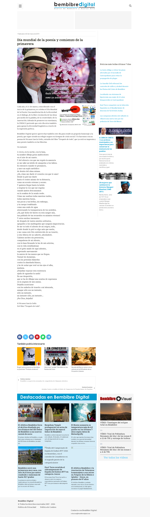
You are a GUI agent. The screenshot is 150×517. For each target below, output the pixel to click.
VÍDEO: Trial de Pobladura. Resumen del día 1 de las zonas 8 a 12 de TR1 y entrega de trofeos (115, 436)
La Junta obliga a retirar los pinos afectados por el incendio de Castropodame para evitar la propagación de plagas (112, 74)
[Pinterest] (37, 337)
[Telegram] (48, 337)
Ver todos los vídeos (116, 457)
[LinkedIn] (31, 337)
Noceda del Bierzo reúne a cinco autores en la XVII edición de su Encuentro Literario (82, 369)
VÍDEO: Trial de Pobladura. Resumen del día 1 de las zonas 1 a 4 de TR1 (115, 449)
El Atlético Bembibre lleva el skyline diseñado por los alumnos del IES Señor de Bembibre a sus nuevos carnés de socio (30, 429)
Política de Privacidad (27, 507)
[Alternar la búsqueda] (130, 6)
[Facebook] (19, 337)
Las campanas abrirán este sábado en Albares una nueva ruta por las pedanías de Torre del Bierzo (114, 119)
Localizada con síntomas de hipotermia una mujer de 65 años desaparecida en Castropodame (112, 97)
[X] (25, 337)
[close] (20, 6)
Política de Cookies (48, 507)
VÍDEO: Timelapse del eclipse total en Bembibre (114, 423)
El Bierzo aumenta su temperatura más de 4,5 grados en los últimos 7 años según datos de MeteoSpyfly (82, 429)
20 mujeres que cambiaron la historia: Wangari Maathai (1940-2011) (106, 187)
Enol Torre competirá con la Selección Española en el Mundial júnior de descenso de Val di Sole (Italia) (114, 108)
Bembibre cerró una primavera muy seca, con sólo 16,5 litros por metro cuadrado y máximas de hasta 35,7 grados (30, 472)
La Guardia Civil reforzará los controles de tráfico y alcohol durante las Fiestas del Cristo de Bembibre (114, 86)
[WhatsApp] (43, 337)
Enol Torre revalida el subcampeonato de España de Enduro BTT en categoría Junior (56, 470)
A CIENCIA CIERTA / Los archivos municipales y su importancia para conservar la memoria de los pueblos (106, 144)
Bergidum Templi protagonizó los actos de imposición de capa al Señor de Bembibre (56, 428)
